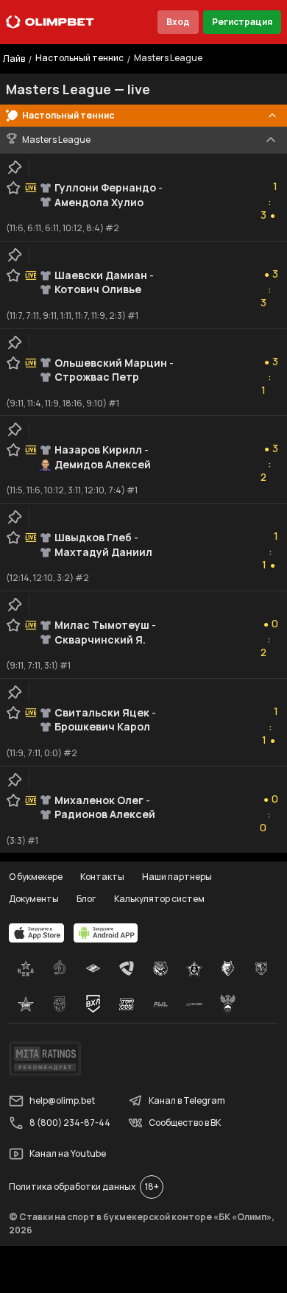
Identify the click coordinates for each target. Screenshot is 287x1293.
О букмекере (36, 876)
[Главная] (50, 22)
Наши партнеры (177, 876)
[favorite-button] (13, 187)
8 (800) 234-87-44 (69, 1122)
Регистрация (242, 21)
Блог (86, 898)
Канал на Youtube (67, 1153)
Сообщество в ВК (185, 1122)
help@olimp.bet (62, 1100)
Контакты (102, 876)
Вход (178, 21)
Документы (34, 898)
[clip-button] (14, 167)
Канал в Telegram (187, 1100)
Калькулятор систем (159, 898)
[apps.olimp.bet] (37, 933)
